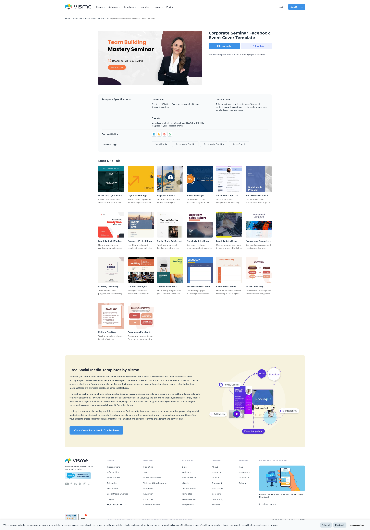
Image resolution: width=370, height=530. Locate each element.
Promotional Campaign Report (257, 241)
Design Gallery (189, 499)
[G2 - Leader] (82, 515)
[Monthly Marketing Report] (111, 270)
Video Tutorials (189, 477)
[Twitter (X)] (80, 483)
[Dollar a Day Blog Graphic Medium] (111, 316)
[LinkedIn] (75, 483)
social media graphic (185, 144)
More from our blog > (268, 504)
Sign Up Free (297, 6)
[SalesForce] (78, 475)
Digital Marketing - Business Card (137, 195)
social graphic (239, 144)
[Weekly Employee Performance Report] (141, 270)
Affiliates (216, 504)
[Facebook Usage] (200, 179)
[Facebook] (71, 483)
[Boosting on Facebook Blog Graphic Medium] (141, 316)
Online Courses (189, 488)
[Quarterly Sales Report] (200, 225)
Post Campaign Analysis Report (110, 195)
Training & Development (154, 483)
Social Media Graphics (117, 494)
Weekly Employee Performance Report (138, 286)
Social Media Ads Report (169, 241)
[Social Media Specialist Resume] (229, 179)
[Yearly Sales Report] (170, 270)
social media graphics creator (250, 54)
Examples (144, 6)
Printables (112, 483)
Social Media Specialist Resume (227, 195)
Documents (112, 488)
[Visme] (78, 7)
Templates (129, 6)
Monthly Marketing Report (108, 286)
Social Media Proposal (257, 195)
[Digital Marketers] (170, 179)
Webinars (186, 472)
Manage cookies (357, 525)
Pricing (169, 6)
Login (281, 6)
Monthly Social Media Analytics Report (109, 241)
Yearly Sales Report (167, 286)
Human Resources (152, 477)
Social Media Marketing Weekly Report (199, 286)
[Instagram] (85, 483)
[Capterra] (71, 515)
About (215, 467)
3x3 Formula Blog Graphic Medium (254, 286)
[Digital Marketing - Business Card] (141, 179)
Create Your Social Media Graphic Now (96, 430)
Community (217, 499)
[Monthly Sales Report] (229, 225)
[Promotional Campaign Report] (259, 225)
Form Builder (113, 477)
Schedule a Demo (151, 504)
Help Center (244, 472)
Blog (184, 467)
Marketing (148, 467)
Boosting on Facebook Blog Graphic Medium (139, 332)
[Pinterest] (89, 483)
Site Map (301, 519)
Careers (215, 477)
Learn (158, 6)
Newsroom (217, 472)
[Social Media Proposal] (259, 179)
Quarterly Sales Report (199, 241)
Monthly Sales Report (227, 241)
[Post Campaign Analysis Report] (111, 179)
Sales (145, 472)
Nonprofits (148, 488)
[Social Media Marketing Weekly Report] (200, 270)
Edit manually (224, 46)
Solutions (113, 6)
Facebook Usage (195, 195)
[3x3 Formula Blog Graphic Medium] (259, 270)
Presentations (113, 467)
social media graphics (214, 144)
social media (161, 144)
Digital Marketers (166, 195)
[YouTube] (67, 483)
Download (217, 483)
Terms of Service (279, 519)
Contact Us (244, 477)
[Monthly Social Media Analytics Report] (111, 225)
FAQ (241, 467)
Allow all (326, 525)
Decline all (340, 525)
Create (99, 6)
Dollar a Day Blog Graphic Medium (107, 332)
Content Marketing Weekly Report (226, 286)
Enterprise (148, 499)
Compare (216, 494)
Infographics (113, 472)
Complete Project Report (141, 241)
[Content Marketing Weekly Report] (229, 270)
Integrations (188, 504)
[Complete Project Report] (141, 225)
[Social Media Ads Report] (170, 225)
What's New (217, 488)
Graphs (110, 499)
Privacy (291, 519)
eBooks (185, 483)
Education (148, 494)
